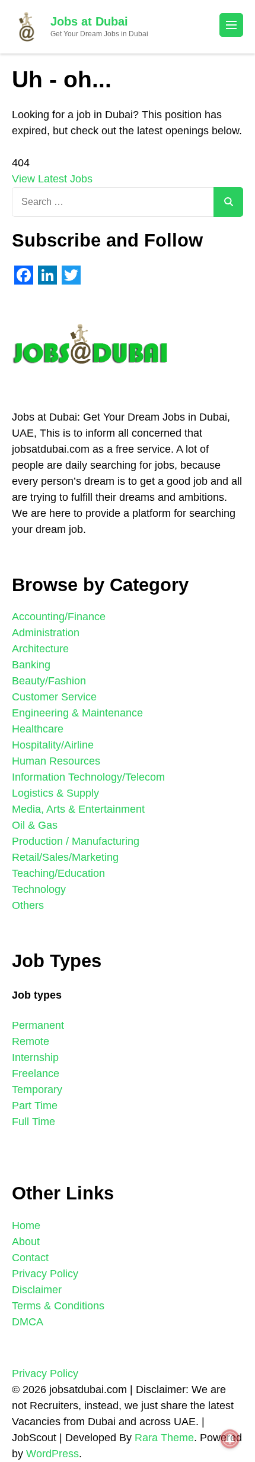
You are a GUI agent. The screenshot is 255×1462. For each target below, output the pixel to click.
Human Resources (56, 761)
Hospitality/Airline (53, 745)
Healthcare (37, 729)
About (26, 1242)
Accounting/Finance (59, 617)
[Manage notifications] (230, 1438)
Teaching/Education (58, 873)
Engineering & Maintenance (77, 713)
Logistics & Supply (55, 793)
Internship (35, 1057)
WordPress (52, 1454)
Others (28, 905)
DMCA (27, 1322)
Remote (30, 1041)
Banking (31, 665)
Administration (45, 633)
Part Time (35, 1106)
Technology (39, 889)
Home (26, 1226)
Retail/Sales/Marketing (65, 857)
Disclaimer (37, 1290)
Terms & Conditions (58, 1306)
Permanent (38, 1025)
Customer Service (54, 697)
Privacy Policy (45, 1274)
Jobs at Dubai (89, 21)
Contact (30, 1258)
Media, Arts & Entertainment (78, 809)
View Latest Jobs (52, 179)
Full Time (33, 1122)
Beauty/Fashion (49, 681)
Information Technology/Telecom (88, 777)
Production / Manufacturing (75, 841)
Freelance (35, 1073)
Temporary (37, 1089)
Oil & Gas (35, 825)
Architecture (40, 649)
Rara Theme (164, 1438)
